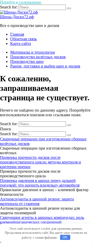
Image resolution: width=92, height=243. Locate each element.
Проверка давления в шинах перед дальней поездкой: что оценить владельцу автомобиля (39, 182)
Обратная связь (23, 39)
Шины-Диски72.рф (17, 17)
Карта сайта (20, 43)
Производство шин (27, 61)
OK (65, 237)
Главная (17, 34)
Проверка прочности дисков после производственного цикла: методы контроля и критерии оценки (40, 162)
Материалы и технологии (32, 52)
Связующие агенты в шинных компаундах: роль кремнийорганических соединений (42, 219)
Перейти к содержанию (20, 2)
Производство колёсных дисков (38, 57)
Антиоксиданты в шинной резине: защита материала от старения (37, 201)
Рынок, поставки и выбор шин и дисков (45, 66)
